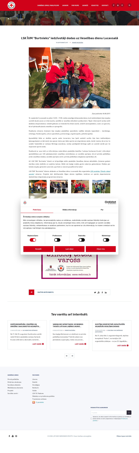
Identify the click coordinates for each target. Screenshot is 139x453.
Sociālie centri (13, 393)
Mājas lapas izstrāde (124, 436)
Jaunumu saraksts (16, 19)
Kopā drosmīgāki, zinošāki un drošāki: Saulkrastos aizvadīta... (25, 325)
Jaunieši (85, 5)
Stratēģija (36, 385)
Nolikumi (35, 388)
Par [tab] (102, 210)
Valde (34, 390)
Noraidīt (38, 249)
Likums (34, 379)
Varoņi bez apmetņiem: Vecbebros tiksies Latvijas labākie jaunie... (68, 325)
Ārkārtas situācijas (14, 382)
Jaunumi (65, 5)
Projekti (10, 390)
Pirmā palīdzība (77, 42)
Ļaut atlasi (69, 249)
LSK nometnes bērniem (29, 330)
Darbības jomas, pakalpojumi (48, 5)
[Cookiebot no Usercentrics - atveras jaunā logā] (106, 202)
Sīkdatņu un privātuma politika (43, 396)
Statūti (34, 382)
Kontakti (105, 5)
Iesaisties (94, 5)
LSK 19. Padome (38, 393)
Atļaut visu (101, 249)
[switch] (57, 240)
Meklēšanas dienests (15, 388)
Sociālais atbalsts (14, 385)
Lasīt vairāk (36, 344)
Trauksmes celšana (39, 399)
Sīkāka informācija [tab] (69, 210)
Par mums (75, 5)
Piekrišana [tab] (37, 210)
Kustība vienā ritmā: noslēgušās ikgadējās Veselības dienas (110, 325)
